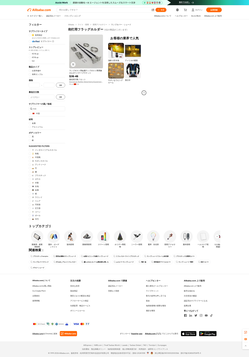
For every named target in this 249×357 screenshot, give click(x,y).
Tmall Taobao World (112, 345)
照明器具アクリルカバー (162, 262)
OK (60, 85)
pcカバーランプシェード (125, 262)
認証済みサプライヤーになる (196, 301)
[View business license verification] (148, 353)
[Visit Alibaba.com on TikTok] (211, 315)
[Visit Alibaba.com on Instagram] (201, 315)
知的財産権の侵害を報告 (156, 306)
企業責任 (36, 296)
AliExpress (87, 345)
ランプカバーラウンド (41, 262)
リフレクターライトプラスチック (127, 256)
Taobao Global (135, 345)
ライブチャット (152, 291)
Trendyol (152, 345)
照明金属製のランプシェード (66, 256)
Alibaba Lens (37, 334)
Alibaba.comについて (41, 280)
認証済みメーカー (115, 286)
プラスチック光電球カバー (185, 256)
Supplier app (136, 334)
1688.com (98, 345)
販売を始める (189, 291)
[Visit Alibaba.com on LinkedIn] (190, 315)
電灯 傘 (143, 262)
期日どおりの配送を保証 (80, 296)
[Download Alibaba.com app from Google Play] (208, 333)
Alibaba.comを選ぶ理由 (41, 286)
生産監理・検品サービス (80, 306)
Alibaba (71, 25)
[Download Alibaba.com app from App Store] (188, 333)
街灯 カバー (205, 262)
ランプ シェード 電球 (185, 262)
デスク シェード (38, 268)
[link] (245, 332)
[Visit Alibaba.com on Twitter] (195, 315)
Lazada (124, 345)
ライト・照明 (83, 25)
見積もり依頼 (113, 291)
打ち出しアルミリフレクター (66, 262)
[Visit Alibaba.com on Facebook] (185, 315)
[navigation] (47, 122)
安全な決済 (74, 286)
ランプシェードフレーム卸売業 (158, 256)
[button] (152, 9)
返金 (148, 301)
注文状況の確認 (190, 296)
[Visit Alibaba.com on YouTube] (206, 315)
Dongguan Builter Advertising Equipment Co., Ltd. (86, 82)
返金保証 (74, 291)
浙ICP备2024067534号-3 (191, 353)
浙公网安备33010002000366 (167, 353)
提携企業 (187, 306)
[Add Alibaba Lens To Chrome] (68, 333)
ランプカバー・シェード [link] (121, 25)
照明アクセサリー (100, 25)
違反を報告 (150, 311)
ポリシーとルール (77, 311)
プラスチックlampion (40, 256)
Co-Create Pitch (39, 291)
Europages (162, 345)
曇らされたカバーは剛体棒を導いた (96, 262)
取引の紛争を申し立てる (156, 296)
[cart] (186, 10)
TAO (144, 345)
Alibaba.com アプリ (153, 334)
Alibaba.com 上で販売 (192, 286)
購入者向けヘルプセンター (157, 286)
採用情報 (36, 301)
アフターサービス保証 (79, 301)
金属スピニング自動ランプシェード (96, 256)
